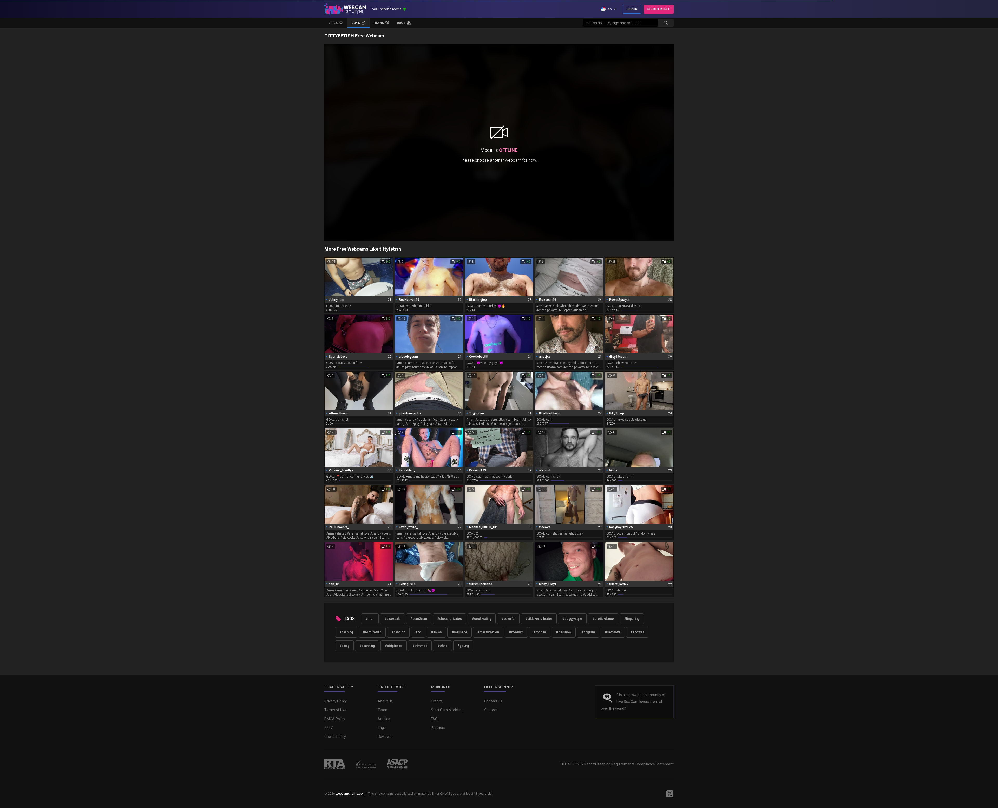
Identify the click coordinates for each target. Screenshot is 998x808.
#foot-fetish (372, 632)
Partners (438, 727)
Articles (384, 719)
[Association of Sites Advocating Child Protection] (397, 764)
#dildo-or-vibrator (538, 619)
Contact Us (493, 701)
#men (369, 619)
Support (490, 710)
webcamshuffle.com (350, 794)
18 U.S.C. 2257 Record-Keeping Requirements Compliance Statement (617, 764)
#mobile (540, 632)
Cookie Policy (335, 736)
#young (463, 646)
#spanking (367, 646)
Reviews (384, 736)
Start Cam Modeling (447, 710)
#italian (436, 632)
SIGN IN (632, 9)
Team (382, 710)
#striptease (393, 646)
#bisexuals (392, 619)
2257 (328, 727)
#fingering (631, 619)
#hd (418, 632)
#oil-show (563, 632)
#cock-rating (481, 619)
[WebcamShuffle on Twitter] (670, 794)
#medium (516, 632)
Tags (382, 727)
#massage (459, 632)
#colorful (508, 619)
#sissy (344, 646)
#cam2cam (419, 619)
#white (442, 646)
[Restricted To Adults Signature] (334, 764)
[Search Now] (665, 23)
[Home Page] (345, 9)
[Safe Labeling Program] (366, 764)
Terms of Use (335, 710)
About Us (385, 701)
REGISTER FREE (658, 9)
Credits (437, 701)
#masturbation (488, 632)
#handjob (398, 632)
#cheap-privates (449, 619)
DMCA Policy (334, 719)
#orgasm (588, 632)
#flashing (346, 632)
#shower (637, 632)
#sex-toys (612, 632)
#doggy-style (572, 619)
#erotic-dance (603, 619)
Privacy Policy (335, 701)
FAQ (434, 719)
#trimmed (419, 646)
